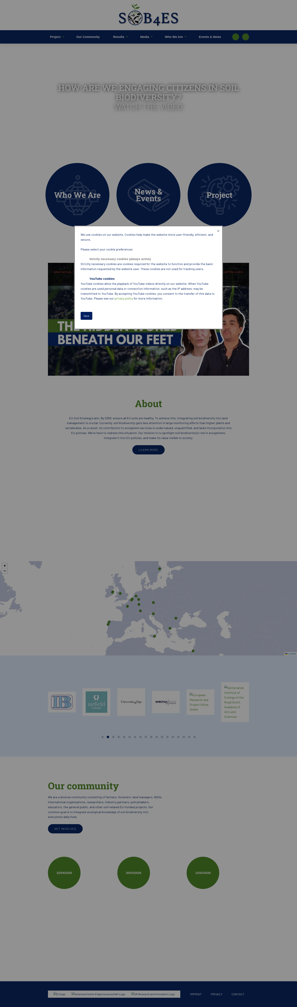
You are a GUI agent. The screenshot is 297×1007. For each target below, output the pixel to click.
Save (86, 315)
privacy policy (124, 298)
